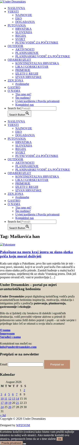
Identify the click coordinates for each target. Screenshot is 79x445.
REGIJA (20, 35)
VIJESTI (13, 11)
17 (2, 402)
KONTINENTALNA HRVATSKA (37, 63)
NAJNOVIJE (23, 15)
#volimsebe (22, 84)
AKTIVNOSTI (24, 49)
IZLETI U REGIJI (26, 73)
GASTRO (14, 87)
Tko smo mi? (23, 94)
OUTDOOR (15, 46)
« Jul (3, 415)
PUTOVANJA (17, 25)
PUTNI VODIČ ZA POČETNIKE (36, 42)
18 (5, 402)
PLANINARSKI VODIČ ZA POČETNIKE (42, 56)
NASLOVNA (16, 8)
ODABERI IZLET (19, 59)
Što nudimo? (23, 97)
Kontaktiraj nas (24, 104)
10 (2, 398)
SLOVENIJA (23, 32)
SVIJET (20, 39)
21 (17, 402)
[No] (24, 443)
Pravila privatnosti (11, 443)
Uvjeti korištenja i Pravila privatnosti (37, 101)
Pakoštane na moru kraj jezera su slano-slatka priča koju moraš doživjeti (36, 254)
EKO (18, 18)
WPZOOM (23, 425)
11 (5, 398)
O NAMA (14, 90)
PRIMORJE (22, 70)
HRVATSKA (23, 28)
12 (9, 398)
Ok (59, 439)
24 (2, 407)
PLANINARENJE (27, 53)
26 (9, 407)
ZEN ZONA (15, 80)
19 (9, 402)
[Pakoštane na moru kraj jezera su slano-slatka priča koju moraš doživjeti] (7, 244)
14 (17, 398)
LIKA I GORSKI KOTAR (31, 66)
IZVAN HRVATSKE (28, 77)
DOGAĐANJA (25, 22)
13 (13, 398)
